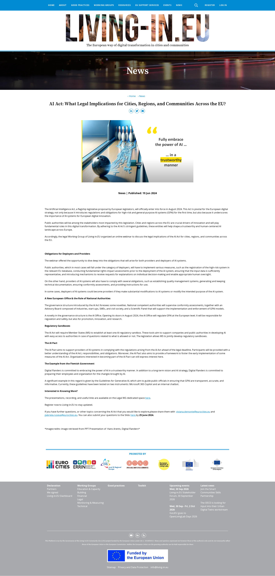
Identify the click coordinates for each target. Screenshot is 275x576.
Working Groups (86, 485)
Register (210, 5)
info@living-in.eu (159, 567)
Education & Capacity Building (88, 490)
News (179, 5)
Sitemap (111, 567)
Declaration (53, 485)
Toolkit (142, 485)
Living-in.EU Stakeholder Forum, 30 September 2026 (183, 496)
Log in (223, 5)
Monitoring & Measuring (90, 502)
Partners (51, 489)
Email (143, 111)
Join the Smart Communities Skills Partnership (211, 492)
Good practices (80, 5)
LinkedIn (132, 111)
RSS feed (144, 536)
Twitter (137, 111)
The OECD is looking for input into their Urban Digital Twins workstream (214, 506)
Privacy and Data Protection (133, 567)
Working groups (104, 5)
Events (167, 5)
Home (51, 5)
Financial (82, 495)
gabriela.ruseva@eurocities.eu (61, 415)
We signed (52, 492)
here (147, 397)
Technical (82, 506)
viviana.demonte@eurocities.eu (193, 411)
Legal (80, 499)
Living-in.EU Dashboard (59, 495)
